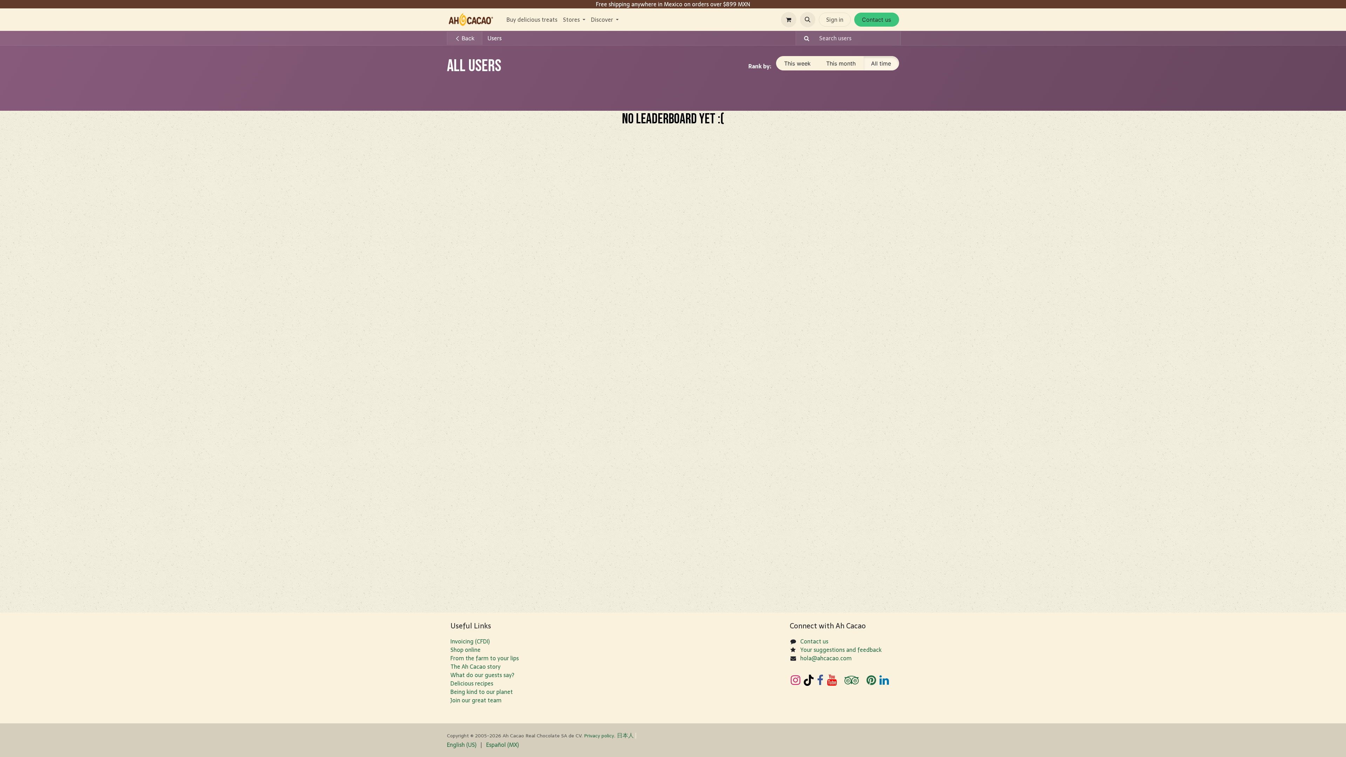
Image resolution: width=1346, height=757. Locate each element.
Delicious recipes (471, 683)
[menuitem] (532, 20)
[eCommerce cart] (788, 19)
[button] (807, 19)
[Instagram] (795, 680)
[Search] (803, 38)
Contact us (876, 19)
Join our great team (476, 700)
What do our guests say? (482, 675)
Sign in (834, 19)
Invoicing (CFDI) (470, 641)
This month (841, 63)
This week (797, 63)
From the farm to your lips (484, 658)
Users (495, 38)
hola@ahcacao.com (826, 658)
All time (881, 63)
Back (467, 38)
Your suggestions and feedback (841, 649)
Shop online (465, 649)
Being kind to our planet (481, 691)
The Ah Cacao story (475, 666)
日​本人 (625, 735)
